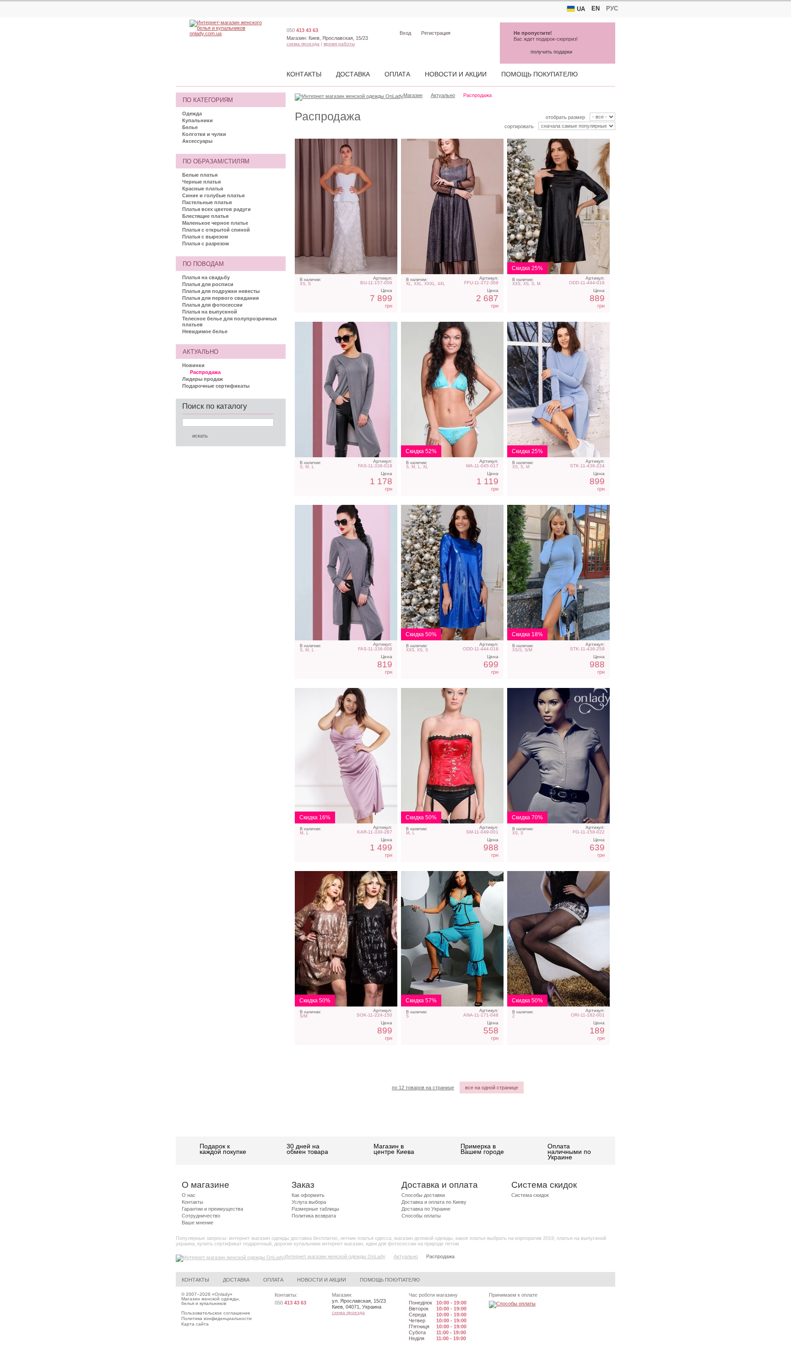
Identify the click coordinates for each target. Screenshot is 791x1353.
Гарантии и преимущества (212, 1209)
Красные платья (202, 188)
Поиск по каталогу (214, 406)
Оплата (397, 74)
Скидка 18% (527, 634)
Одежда (192, 113)
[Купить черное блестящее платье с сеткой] (452, 206)
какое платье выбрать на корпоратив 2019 (504, 1238)
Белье (190, 127)
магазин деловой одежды (423, 1238)
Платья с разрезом (205, 243)
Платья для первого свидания (220, 298)
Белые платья (199, 175)
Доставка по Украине (425, 1209)
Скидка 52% (421, 451)
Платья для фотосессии (212, 305)
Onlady (222, 1294)
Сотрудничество (201, 1215)
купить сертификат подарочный (234, 1243)
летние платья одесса (365, 1238)
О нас (188, 1195)
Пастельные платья (207, 202)
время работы (339, 43)
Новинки (193, 365)
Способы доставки (423, 1195)
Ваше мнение (197, 1222)
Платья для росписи (207, 284)
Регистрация (435, 33)
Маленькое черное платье (215, 223)
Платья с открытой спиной (216, 230)
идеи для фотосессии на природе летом (412, 1243)
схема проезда (303, 43)
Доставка (353, 74)
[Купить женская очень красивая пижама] (452, 939)
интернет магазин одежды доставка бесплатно (283, 1238)
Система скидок (530, 1195)
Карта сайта (195, 1323)
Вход (405, 33)
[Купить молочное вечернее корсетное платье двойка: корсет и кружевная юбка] (346, 206)
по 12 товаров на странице (423, 1087)
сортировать (519, 126)
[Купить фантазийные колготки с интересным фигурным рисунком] (558, 939)
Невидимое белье (205, 331)
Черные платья (201, 181)
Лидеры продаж (202, 379)
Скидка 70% (527, 817)
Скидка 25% (527, 268)
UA (581, 8)
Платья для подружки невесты (221, 291)
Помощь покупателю (539, 74)
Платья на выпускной (209, 311)
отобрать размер (565, 117)
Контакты (304, 74)
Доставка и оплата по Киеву (433, 1202)
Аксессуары (197, 141)
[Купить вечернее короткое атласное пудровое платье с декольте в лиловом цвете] (346, 755)
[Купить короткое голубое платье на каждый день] (558, 572)
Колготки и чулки (204, 134)
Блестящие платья (205, 216)
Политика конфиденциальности (216, 1318)
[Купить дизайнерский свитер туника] (346, 572)
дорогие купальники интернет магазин (318, 1243)
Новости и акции (456, 74)
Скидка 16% (314, 817)
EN (595, 8)
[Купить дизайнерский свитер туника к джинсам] (346, 389)
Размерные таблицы (315, 1209)
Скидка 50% (421, 634)
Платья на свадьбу (206, 277)
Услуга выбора (309, 1202)
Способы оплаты (421, 1215)
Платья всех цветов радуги (216, 209)
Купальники (197, 120)
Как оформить (308, 1195)
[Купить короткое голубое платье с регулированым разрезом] (558, 389)
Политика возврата (314, 1215)
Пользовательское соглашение (215, 1312)
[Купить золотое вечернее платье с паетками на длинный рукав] (346, 939)
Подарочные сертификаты (215, 386)
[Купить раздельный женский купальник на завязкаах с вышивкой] (452, 389)
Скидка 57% (421, 1000)
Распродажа (205, 372)
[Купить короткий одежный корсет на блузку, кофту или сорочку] (452, 755)
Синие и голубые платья (213, 195)
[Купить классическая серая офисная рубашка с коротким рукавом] (558, 755)
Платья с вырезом (205, 236)
